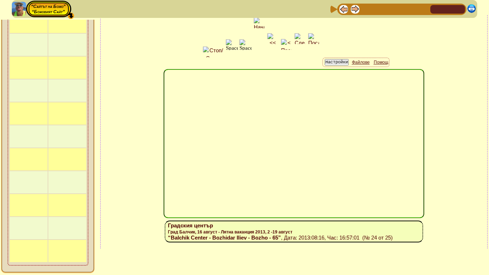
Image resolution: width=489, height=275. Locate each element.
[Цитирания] (378, 9)
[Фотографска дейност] (401, 9)
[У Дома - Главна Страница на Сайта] (436, 9)
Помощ (381, 62)
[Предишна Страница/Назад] (343, 9)
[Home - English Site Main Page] (459, 9)
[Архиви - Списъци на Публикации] (366, 9)
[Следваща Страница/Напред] (355, 9)
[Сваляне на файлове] (412, 9)
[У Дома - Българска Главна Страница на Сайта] (448, 9)
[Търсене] (424, 9)
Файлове (361, 62)
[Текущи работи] (389, 9)
